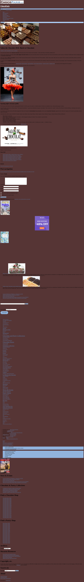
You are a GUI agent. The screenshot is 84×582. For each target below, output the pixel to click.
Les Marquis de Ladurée (7, 380)
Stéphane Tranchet (6, 412)
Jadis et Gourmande (5, 365)
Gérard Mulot (5, 357)
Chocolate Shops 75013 (7, 510)
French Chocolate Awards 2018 (8, 296)
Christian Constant (5, 344)
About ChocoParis (3, 576)
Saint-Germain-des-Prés (9, 447)
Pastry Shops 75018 (6, 540)
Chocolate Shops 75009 (7, 506)
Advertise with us (3, 577)
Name (1, 186)
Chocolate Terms (8, 455)
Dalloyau (5, 348)
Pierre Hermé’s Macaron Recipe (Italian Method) (11, 556)
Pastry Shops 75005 (6, 527)
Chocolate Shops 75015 (7, 512)
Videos (4, 421)
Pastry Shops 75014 (6, 536)
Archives (2, 548)
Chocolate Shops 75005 (7, 502)
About (4, 20)
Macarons (5, 384)
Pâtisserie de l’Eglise (9, 436)
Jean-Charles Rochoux (38, 63)
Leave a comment (14, 50)
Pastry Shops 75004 (6, 526)
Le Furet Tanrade (5, 379)
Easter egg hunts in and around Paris (9, 171)
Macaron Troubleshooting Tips (12, 438)
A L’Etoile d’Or (12, 435)
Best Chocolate (5, 13)
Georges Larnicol (46, 63)
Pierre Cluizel (5, 395)
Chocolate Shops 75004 (7, 501)
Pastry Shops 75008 (6, 530)
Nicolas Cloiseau (7, 391)
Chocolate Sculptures (7, 340)
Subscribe (4, 312)
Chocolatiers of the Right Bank (10, 449)
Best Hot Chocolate (6, 16)
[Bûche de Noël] (16, 273)
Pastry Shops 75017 (6, 539)
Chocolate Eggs (5, 338)
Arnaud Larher (18, 63)
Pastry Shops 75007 (6, 529)
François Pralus (24, 63)
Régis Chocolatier (13, 433)
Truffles (4, 417)
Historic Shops (6, 359)
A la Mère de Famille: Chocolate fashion (10, 491)
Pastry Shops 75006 (6, 528)
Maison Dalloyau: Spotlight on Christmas (10, 490)
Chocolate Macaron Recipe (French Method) (11, 555)
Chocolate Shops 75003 (7, 500)
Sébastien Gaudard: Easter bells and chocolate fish (12, 492)
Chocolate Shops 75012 (7, 509)
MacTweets (5, 385)
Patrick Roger (6, 394)
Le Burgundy (5, 378)
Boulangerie (6, 333)
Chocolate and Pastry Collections (14, 336)
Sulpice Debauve (5, 413)
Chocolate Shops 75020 (7, 517)
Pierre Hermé (6, 396)
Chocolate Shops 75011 (7, 508)
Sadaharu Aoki (52, 63)
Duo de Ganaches (5, 349)
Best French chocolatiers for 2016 (26, 171)
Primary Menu (3, 10)
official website (23, 124)
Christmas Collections (8, 345)
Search (1, 8)
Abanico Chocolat (5, 319)
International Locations (6, 364)
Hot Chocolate (5, 360)
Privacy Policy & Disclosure (5, 578)
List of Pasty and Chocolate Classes (9, 554)
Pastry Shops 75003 (6, 525)
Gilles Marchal (5, 355)
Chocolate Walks (6, 19)
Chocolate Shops (8, 342)
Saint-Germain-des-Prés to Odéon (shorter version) (14, 448)
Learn (4, 377)
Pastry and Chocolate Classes (8, 18)
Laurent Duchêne (5, 376)
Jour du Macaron (6, 369)
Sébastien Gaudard (6, 414)
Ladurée (5, 372)
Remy (4, 437)
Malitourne (4, 386)
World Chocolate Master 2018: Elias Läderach (11, 295)
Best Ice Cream (5, 15)
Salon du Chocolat (9, 166)
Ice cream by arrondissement (8, 444)
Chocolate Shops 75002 (7, 499)
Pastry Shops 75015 (6, 537)
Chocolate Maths (8, 457)
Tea (3, 415)
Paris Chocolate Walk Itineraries (16, 432)
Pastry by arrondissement (7, 443)
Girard (3, 356)
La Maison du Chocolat (9, 375)
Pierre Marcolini (6, 398)
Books (4, 331)
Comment (2, 184)
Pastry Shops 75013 (6, 535)
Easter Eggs (5, 351)
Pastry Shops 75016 (6, 538)
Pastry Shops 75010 (6, 532)
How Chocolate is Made (9, 452)
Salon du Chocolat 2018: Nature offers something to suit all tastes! (15, 298)
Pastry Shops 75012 (6, 534)
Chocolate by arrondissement (8, 442)
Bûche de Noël (5, 273)
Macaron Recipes (6, 382)
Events (4, 353)
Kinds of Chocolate (8, 454)
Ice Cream (5, 363)
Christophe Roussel (6, 347)
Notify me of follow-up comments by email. (10, 192)
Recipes (5, 400)
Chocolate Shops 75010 (7, 507)
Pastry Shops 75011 (6, 533)
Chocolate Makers (5, 339)
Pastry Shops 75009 (6, 531)
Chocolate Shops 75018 (7, 515)
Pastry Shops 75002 (6, 524)
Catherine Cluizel (5, 334)
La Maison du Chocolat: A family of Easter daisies (12, 488)
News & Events (3, 45)
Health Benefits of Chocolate (7, 358)
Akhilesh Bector (6, 434)
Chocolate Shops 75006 (7, 503)
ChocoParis (4, 6)
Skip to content (9, 10)
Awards (4, 328)
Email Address (3, 309)
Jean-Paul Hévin (30, 63)
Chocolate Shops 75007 (7, 504)
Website (1, 190)
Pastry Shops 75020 (6, 542)
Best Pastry (5, 14)
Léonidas (4, 381)
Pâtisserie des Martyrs (6, 399)
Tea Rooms (5, 17)
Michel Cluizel (5, 387)
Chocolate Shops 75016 (7, 513)
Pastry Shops (7, 393)
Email (1, 188)
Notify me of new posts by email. (8, 195)
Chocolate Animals (6, 337)
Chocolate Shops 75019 (7, 516)
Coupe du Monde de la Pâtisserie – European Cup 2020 (13, 294)
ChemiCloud (8, 580)
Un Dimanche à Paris (6, 418)
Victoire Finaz (5, 420)
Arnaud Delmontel (5, 323)
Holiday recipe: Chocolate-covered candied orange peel (13, 286)
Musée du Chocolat (5, 388)
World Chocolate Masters (7, 423)
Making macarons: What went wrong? (10, 558)
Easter (4, 350)
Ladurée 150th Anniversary (8, 373)
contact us (18, 564)
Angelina (4, 321)
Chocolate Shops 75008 (7, 505)
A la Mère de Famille (7, 320)
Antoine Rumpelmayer (6, 322)
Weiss (7, 437)
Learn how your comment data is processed (22, 199)
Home (4, 440)
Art (3, 325)
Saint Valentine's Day (8, 406)
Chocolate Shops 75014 (7, 511)
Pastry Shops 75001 (6, 523)
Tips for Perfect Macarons (7, 557)
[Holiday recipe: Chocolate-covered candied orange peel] (31, 286)
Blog (4, 12)
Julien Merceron (6, 370)
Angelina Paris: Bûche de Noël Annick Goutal (11, 489)
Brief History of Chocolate (10, 453)
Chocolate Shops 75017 (7, 514)
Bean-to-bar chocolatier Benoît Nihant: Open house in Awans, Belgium (15, 297)
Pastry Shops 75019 (6, 541)
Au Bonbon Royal (10, 430)
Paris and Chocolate (6, 450)
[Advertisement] (42, 251)
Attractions (5, 327)
